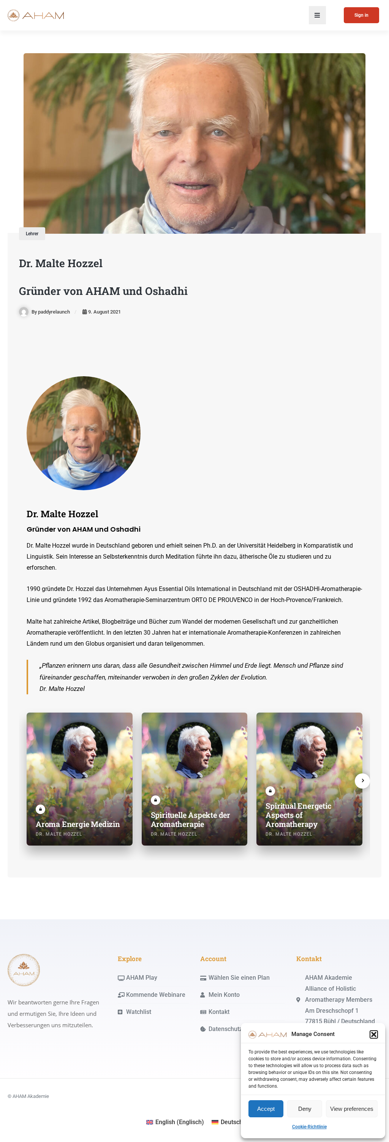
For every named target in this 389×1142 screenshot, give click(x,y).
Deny (305, 1109)
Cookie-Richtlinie (309, 1126)
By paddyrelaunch (51, 312)
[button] (374, 1034)
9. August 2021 (104, 312)
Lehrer (32, 233)
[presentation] (362, 781)
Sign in (361, 15)
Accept (266, 1109)
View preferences (351, 1109)
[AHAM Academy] (24, 969)
